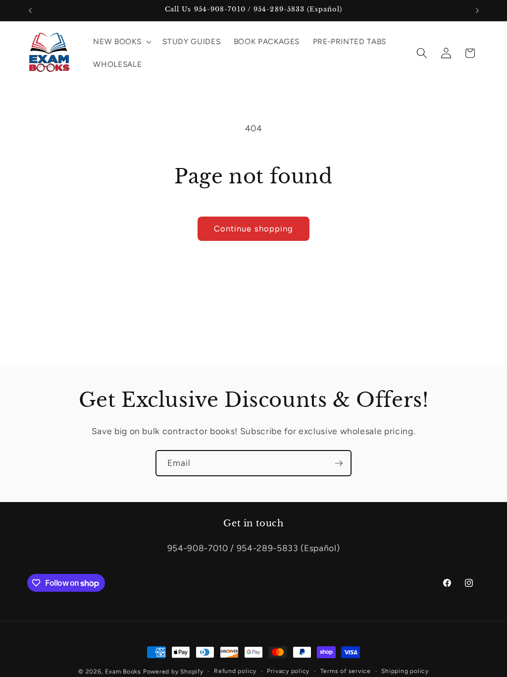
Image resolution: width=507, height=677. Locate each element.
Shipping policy (405, 671)
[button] (121, 41)
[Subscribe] (339, 463)
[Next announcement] (477, 10)
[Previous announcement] (30, 10)
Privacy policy (288, 671)
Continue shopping (254, 228)
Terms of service (345, 671)
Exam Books (123, 671)
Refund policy (235, 671)
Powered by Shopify (173, 671)
